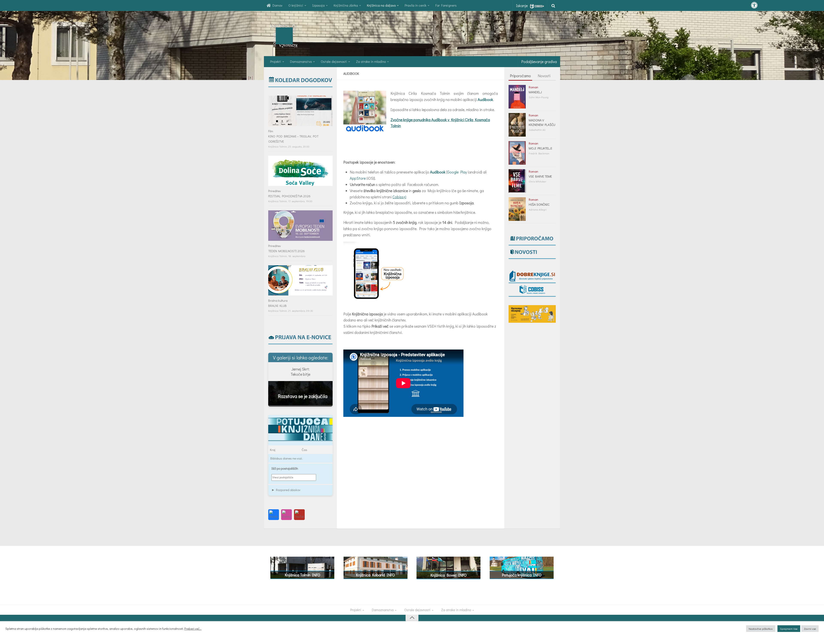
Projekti (275, 61)
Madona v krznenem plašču (542, 122)
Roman (533, 87)
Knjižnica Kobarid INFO (375, 574)
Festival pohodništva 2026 (289, 196)
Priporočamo (520, 75)
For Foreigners (446, 5)
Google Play (457, 172)
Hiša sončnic (539, 204)
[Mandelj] (517, 97)
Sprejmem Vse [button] (789, 628)
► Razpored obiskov (285, 490)
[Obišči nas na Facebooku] (273, 514)
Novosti (544, 75)
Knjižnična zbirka (346, 5)
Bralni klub (277, 305)
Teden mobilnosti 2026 (286, 251)
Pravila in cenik (415, 5)
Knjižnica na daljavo (381, 5)
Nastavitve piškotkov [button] (761, 628)
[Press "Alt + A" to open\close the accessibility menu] (754, 5)
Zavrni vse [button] (810, 628)
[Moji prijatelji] (517, 153)
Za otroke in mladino (371, 61)
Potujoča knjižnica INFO (521, 574)
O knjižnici (295, 5)
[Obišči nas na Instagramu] (286, 514)
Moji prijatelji (540, 148)
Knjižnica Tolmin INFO (302, 574)
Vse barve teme (540, 176)
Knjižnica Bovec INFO (448, 575)
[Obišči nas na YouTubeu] (299, 514)
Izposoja (318, 5)
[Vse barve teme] (517, 181)
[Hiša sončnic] (517, 209)
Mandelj (535, 92)
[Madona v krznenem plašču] (517, 125)
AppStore (358, 178)
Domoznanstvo (301, 61)
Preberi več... (192, 629)
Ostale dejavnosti (334, 61)
